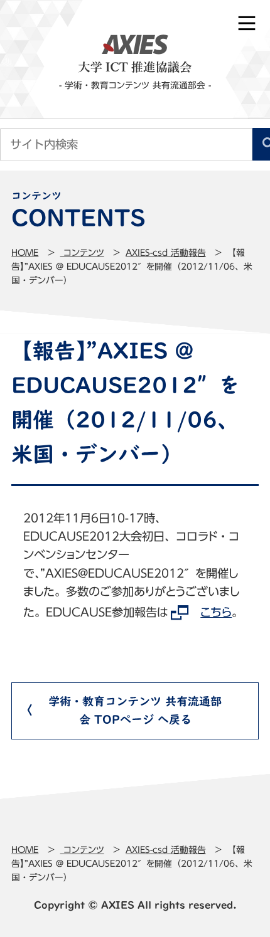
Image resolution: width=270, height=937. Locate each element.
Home (24, 252)
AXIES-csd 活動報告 (166, 252)
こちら (216, 612)
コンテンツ (82, 252)
